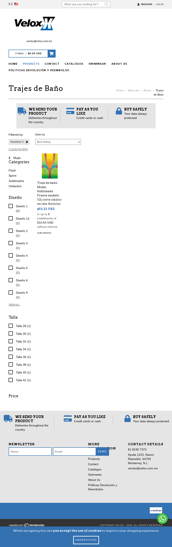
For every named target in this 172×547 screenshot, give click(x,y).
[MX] (10, 4)
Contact (52, 64)
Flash (12, 170)
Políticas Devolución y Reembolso (39, 70)
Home (13, 64)
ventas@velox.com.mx (39, 41)
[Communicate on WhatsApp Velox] (162, 518)
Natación (133, 90)
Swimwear (97, 64)
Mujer (147, 90)
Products (31, 64)
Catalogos (74, 64)
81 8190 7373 (137, 449)
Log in (159, 4)
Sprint (12, 175)
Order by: (40, 134)
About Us (119, 64)
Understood (86, 540)
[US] (16, 4)
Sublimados (16, 181)
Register (146, 4)
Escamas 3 (17, 142)
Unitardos (15, 186)
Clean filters (18, 149)
